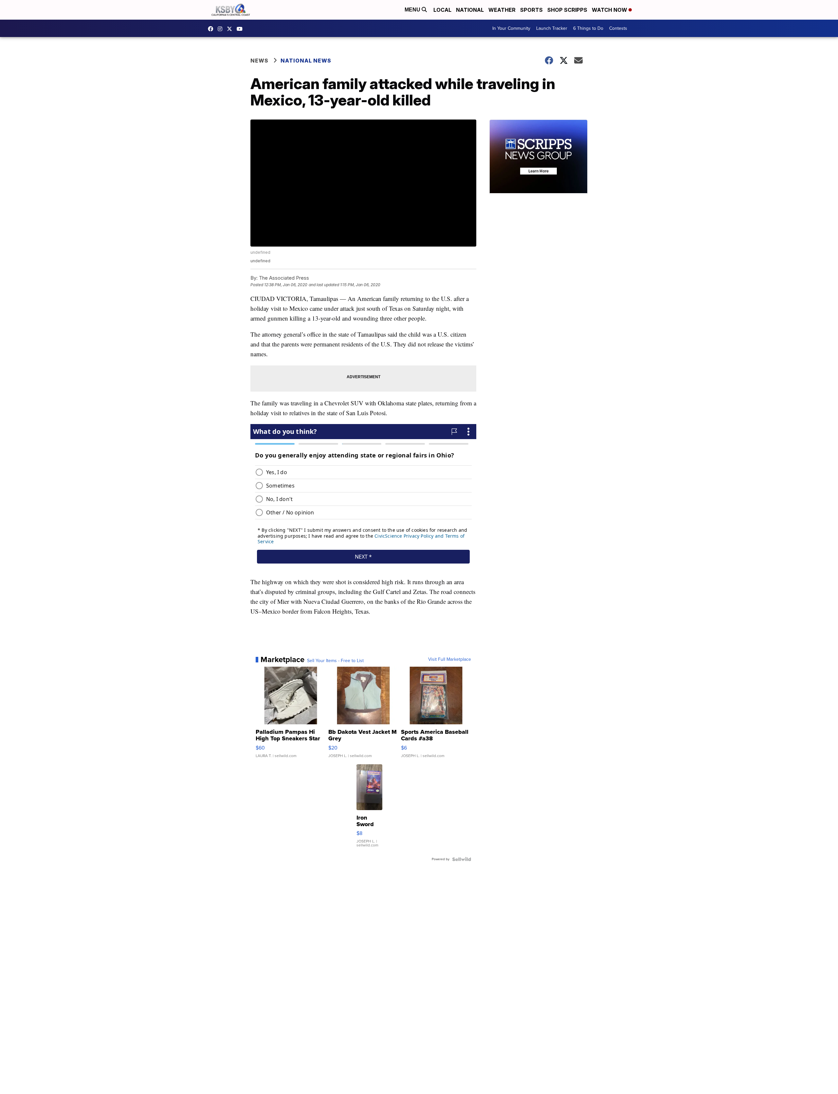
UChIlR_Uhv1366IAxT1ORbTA (241, 28)
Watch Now (610, 10)
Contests (618, 28)
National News (306, 60)
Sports (531, 10)
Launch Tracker (551, 28)
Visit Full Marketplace (449, 659)
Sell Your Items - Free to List (335, 660)
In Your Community (511, 28)
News (259, 60)
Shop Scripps (567, 10)
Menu (413, 9)
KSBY (231, 28)
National (470, 10)
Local (442, 10)
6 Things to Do (588, 28)
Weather (502, 10)
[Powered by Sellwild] (461, 859)
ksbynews (212, 28)
